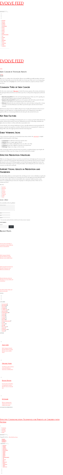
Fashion (3, 27)
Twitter (3, 429)
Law (2, 36)
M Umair (2, 74)
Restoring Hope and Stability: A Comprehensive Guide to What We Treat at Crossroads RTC (6, 245)
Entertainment (4, 26)
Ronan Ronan (6, 380)
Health (3, 33)
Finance (3, 315)
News (3, 325)
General (3, 31)
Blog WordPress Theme (13, 437)
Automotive (4, 304)
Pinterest (4, 430)
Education (3, 24)
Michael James (7, 363)
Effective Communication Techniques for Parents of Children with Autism (6, 404)
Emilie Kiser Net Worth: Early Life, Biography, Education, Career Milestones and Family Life (6, 268)
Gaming (3, 30)
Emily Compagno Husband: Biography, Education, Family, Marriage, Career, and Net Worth (6, 257)
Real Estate (4, 40)
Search (1, 224)
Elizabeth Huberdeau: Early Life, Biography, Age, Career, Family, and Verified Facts (6, 280)
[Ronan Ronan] (5, 377)
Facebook (4, 428)
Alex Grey (5, 345)
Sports (3, 41)
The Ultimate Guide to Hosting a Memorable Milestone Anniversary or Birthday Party (8, 368)
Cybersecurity (5, 309)
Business (3, 306)
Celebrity (3, 23)
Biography (3, 20)
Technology (4, 43)
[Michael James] (5, 360)
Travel (3, 44)
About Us (3, 439)
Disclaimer (4, 441)
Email (3, 432)
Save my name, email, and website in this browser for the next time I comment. (15, 219)
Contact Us (5, 466)
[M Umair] (5, 395)
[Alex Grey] (5, 341)
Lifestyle (3, 37)
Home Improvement (5, 34)
